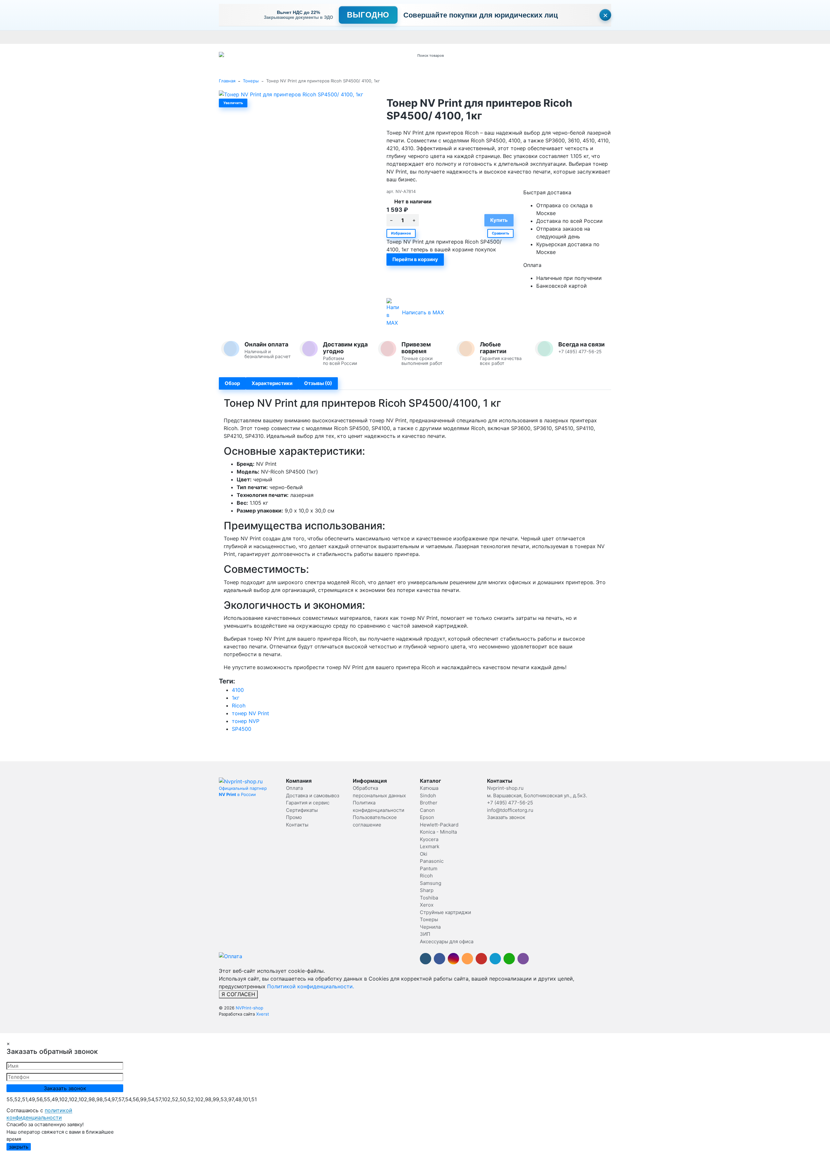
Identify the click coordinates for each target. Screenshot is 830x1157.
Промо (422, 37)
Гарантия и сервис (309, 37)
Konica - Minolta (438, 832)
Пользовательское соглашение (563, 37)
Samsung (430, 883)
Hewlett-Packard (439, 825)
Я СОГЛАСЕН (238, 994)
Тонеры (251, 80)
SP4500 (241, 729)
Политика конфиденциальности (635, 37)
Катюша (429, 788)
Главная (227, 80)
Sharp (426, 890)
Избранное (401, 233)
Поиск (495, 55)
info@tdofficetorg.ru (510, 810)
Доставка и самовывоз (262, 37)
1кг (235, 697)
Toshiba (429, 898)
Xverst (262, 1014)
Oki (423, 854)
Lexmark (429, 846)
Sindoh (428, 795)
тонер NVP (245, 721)
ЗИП (425, 934)
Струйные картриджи (445, 912)
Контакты (401, 37)
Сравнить (500, 233)
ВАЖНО (345, 37)
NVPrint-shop (249, 1007)
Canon (427, 810)
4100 (238, 690)
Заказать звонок (506, 817)
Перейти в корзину (415, 259)
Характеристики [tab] (272, 383)
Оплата (226, 37)
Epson (427, 817)
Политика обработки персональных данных (479, 37)
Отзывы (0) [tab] (318, 383)
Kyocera (429, 839)
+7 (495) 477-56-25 (510, 803)
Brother (428, 803)
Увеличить (233, 103)
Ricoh (238, 705)
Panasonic (432, 861)
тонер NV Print (250, 713)
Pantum (428, 868)
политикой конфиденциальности (39, 1114)
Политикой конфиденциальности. (310, 986)
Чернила (430, 927)
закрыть (18, 1147)
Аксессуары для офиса (446, 941)
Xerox (426, 905)
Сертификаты (372, 37)
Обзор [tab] (232, 383)
